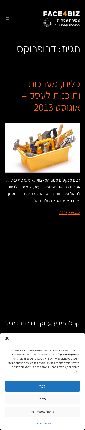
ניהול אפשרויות (42, 412)
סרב (42, 399)
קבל (42, 386)
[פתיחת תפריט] (7, 18)
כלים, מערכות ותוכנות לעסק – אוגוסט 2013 (51, 95)
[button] (7, 338)
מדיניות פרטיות (43, 423)
